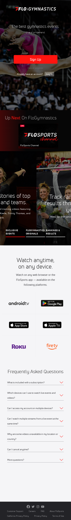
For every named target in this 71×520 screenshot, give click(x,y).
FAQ (42, 511)
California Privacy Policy (18, 516)
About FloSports (57, 511)
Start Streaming (40, 139)
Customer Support (15, 511)
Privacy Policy (40, 516)
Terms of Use (58, 516)
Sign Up (35, 59)
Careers (32, 511)
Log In (49, 74)
